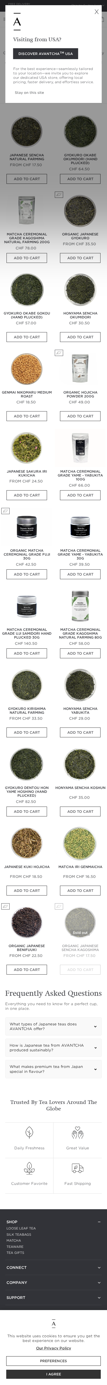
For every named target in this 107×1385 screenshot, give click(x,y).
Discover (45, 53)
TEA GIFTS (15, 1253)
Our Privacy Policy (53, 1348)
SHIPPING (14, 1304)
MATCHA (13, 1240)
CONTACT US (17, 1274)
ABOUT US (15, 1289)
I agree (53, 1374)
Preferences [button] (53, 1361)
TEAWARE (14, 1247)
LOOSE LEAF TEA (21, 1228)
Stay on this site (29, 92)
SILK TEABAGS (18, 1234)
